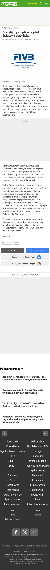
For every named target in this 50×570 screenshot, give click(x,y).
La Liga (37, 451)
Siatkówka (7, 243)
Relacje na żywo (12, 504)
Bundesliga (37, 456)
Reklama (12, 515)
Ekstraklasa (12, 446)
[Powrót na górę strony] (45, 433)
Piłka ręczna (12, 489)
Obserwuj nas (23, 257)
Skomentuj (13, 250)
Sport (16, 243)
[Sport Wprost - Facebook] (16, 532)
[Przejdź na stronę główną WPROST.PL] (1, 3)
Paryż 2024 (12, 441)
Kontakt (37, 511)
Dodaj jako (23, 263)
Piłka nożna (37, 441)
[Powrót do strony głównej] (4, 433)
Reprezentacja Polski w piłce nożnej (37, 468)
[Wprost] (2, 28)
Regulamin (37, 515)
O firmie (12, 511)
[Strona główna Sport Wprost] (9, 3)
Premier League (37, 460)
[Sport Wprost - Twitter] (25, 532)
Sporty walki (37, 494)
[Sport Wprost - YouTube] (34, 532)
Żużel (12, 480)
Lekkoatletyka (37, 485)
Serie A (12, 465)
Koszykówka (12, 485)
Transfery (12, 475)
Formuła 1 (37, 475)
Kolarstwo (37, 480)
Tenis (37, 499)
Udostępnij (39, 250)
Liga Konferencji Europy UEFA (12, 454)
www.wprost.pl (19, 563)
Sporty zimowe (12, 499)
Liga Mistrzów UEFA (37, 446)
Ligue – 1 (12, 460)
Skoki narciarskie (13, 494)
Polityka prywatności (12, 519)
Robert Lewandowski (38, 504)
